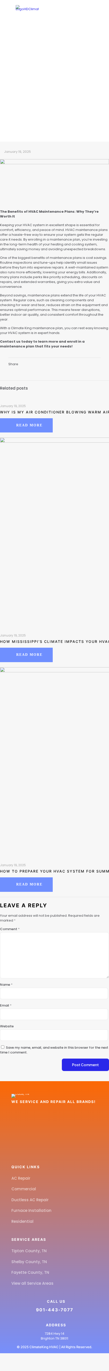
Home (33, 96)
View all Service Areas (32, 1283)
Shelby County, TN (29, 1261)
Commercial (23, 1189)
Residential (22, 1221)
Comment (10, 929)
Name (6, 984)
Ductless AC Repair (30, 1199)
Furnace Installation (31, 1210)
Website (7, 1026)
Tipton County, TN (29, 1250)
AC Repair (20, 1178)
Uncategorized (59, 96)
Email (6, 1005)
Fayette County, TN (30, 1272)
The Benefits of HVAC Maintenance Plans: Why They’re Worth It (55, 104)
